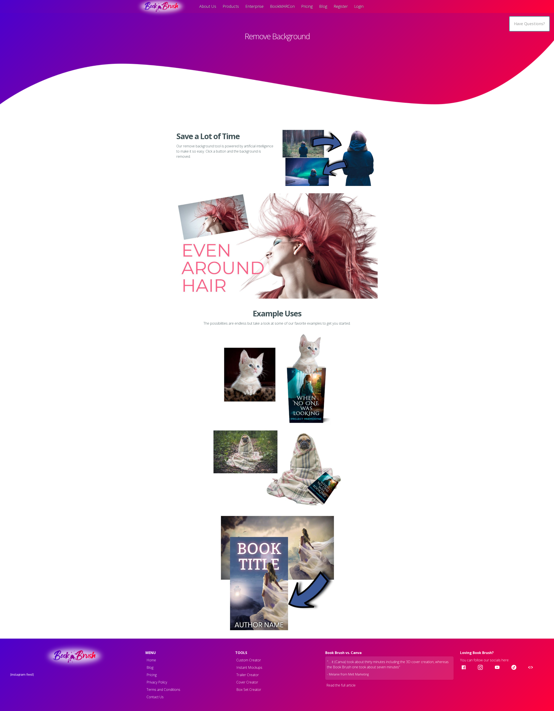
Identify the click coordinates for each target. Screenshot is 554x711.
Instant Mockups (249, 667)
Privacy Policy (157, 682)
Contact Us (155, 697)
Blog (323, 6)
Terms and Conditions (163, 689)
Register (341, 6)
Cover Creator (247, 682)
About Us (207, 6)
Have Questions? (529, 23)
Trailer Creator (247, 674)
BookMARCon (282, 6)
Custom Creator (248, 660)
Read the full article (341, 685)
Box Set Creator (248, 689)
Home (151, 660)
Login (359, 6)
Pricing (307, 6)
